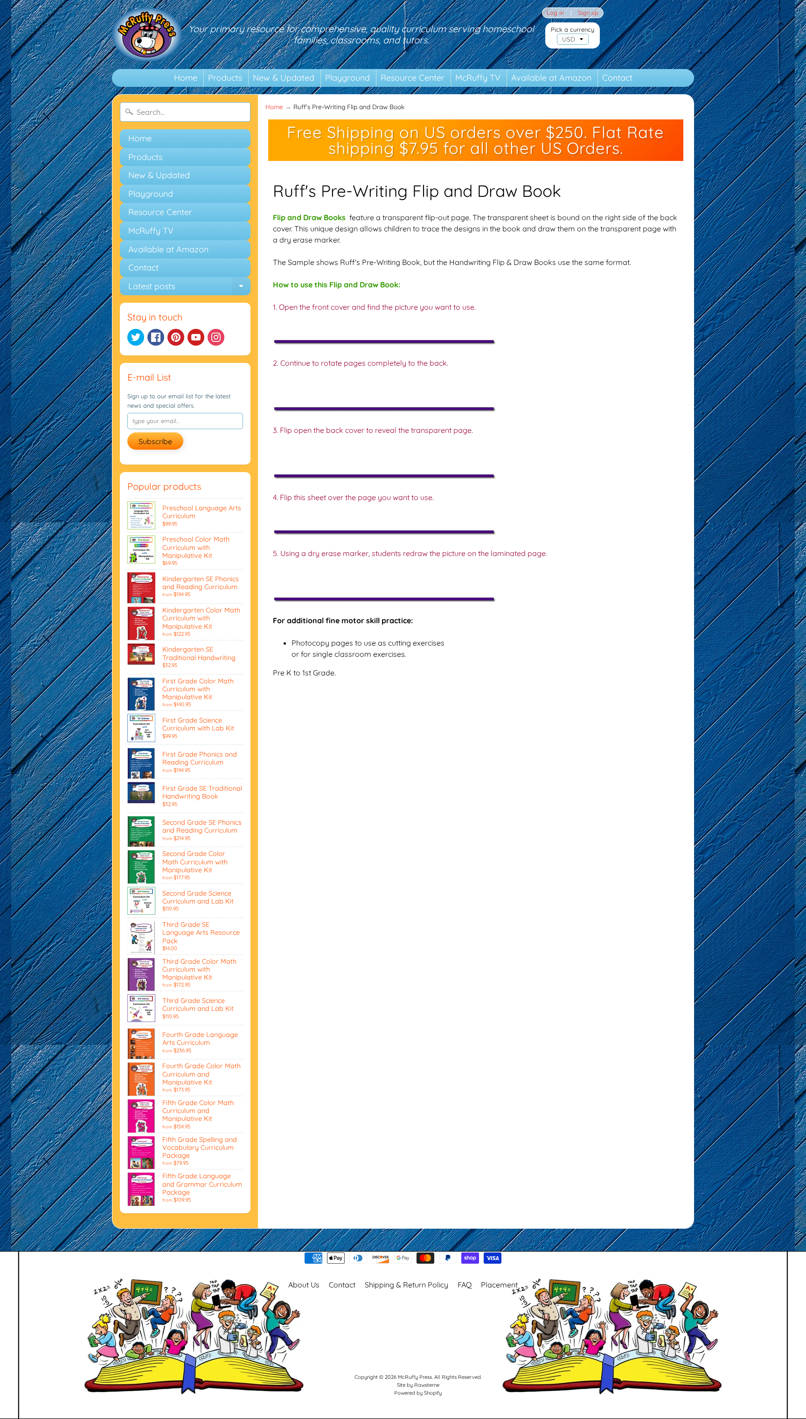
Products (225, 77)
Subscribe (155, 441)
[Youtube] (196, 337)
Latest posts (189, 288)
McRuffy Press (415, 1377)
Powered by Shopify (418, 1393)
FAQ (465, 1284)
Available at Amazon (551, 77)
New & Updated (283, 77)
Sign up (588, 13)
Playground (347, 77)
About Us (304, 1284)
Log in (555, 13)
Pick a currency (572, 29)
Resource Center (413, 77)
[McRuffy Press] (147, 34)
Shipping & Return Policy (406, 1284)
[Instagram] (216, 337)
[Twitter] (135, 337)
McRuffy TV (477, 77)
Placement (499, 1284)
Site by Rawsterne (418, 1385)
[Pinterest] (175, 337)
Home (185, 77)
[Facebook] (155, 337)
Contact (617, 77)
